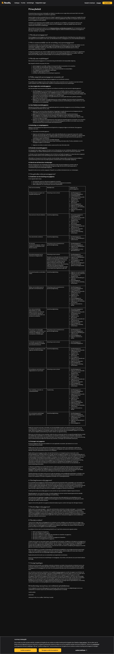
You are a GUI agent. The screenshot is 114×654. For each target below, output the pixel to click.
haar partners (83, 642)
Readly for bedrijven (90, 3)
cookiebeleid (95, 644)
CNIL (32, 559)
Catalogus (17, 3)
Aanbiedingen (30, 3)
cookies (46, 497)
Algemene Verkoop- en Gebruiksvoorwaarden (60, 28)
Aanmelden (107, 3)
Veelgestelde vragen (40, 3)
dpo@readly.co (80, 543)
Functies (23, 3)
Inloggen (98, 3)
